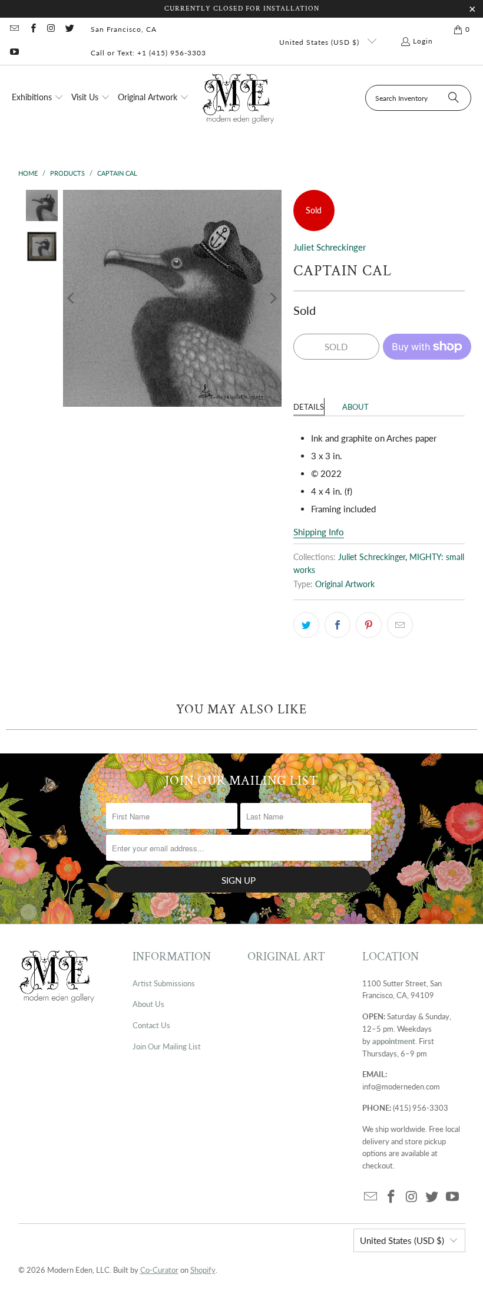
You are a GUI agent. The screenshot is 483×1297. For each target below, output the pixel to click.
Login (423, 41)
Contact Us (151, 1025)
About (355, 407)
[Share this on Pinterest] (369, 625)
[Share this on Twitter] (306, 625)
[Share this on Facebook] (337, 625)
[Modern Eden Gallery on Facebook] (32, 29)
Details (308, 407)
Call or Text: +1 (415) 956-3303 (148, 52)
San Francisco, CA (124, 29)
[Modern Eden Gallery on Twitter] (69, 29)
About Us (148, 1004)
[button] (38, 98)
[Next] (272, 298)
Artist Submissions (164, 983)
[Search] (453, 98)
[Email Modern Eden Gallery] (14, 29)
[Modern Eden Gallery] (238, 98)
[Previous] (71, 298)
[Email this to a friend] (400, 625)
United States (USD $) (320, 42)
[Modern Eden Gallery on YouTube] (14, 52)
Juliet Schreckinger (329, 247)
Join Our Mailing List (167, 1046)
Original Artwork (345, 584)
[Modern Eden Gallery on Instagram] (51, 29)
